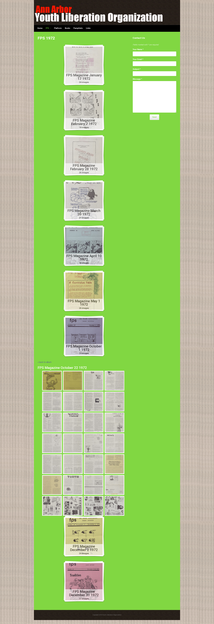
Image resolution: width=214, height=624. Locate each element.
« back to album (45, 362)
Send (154, 117)
